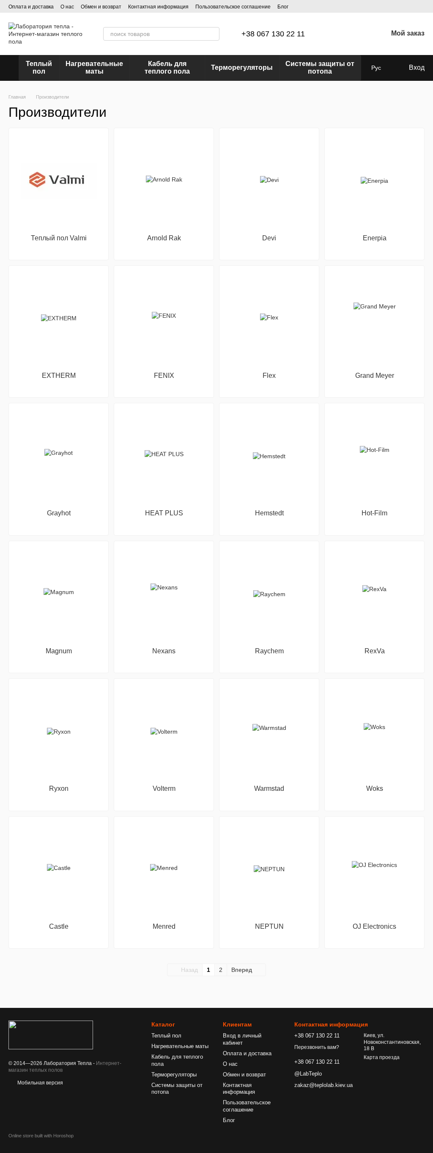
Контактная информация (158, 7)
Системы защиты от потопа (319, 67)
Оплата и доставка (31, 7)
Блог (282, 7)
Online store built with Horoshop (41, 1135)
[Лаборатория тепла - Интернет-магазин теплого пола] (50, 1034)
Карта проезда (382, 1057)
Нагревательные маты (94, 67)
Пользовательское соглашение (233, 7)
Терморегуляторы (242, 67)
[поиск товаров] (212, 34)
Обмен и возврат (101, 7)
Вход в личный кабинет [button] (242, 1039)
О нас (67, 7)
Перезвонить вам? (316, 1047)
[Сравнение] (337, 34)
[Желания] (359, 34)
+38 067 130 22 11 (273, 34)
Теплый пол (39, 67)
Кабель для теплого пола (167, 67)
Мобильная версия (39, 1083)
